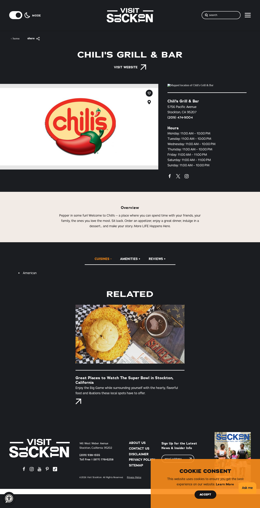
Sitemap (136, 465)
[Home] (39, 448)
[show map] (149, 102)
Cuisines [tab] (102, 259)
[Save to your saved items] (149, 93)
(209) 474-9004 (180, 117)
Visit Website (126, 67)
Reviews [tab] (156, 259)
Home (16, 38)
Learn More (225, 484)
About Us (137, 443)
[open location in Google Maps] (207, 85)
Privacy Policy (142, 460)
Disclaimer (139, 454)
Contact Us (139, 448)
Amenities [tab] (129, 259)
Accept (205, 494)
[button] (247, 488)
